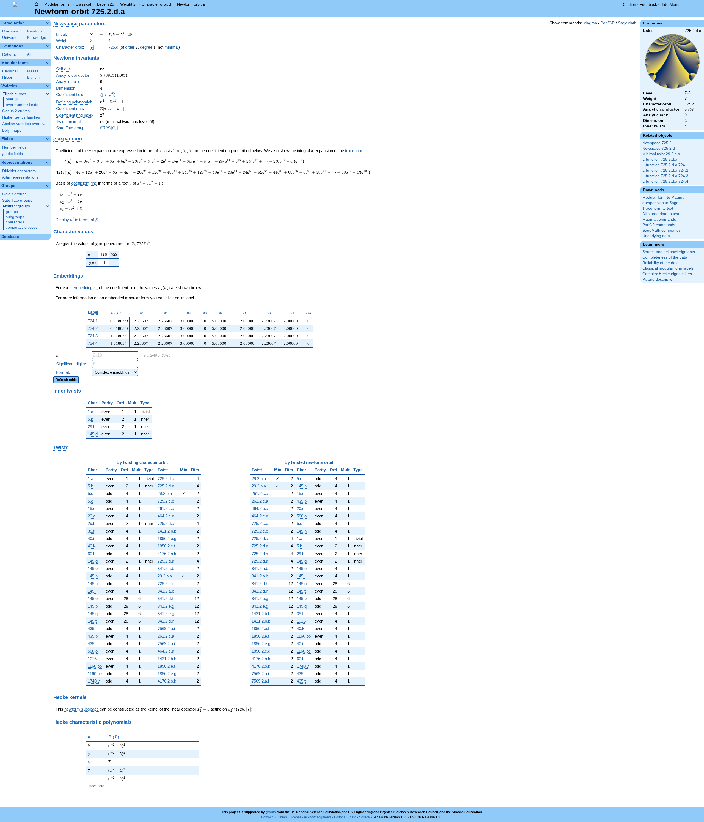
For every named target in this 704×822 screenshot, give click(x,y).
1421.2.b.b (167, 531)
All (29, 54)
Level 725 (105, 4)
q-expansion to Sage (660, 203)
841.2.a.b (166, 568)
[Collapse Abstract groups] (47, 206)
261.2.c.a (166, 508)
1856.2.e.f (166, 546)
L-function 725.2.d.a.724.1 (665, 165)
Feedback (648, 4)
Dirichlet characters (19, 171)
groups (12, 212)
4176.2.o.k (167, 553)
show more (96, 786)
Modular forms (57, 4)
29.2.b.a (165, 493)
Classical (83, 4)
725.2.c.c (166, 501)
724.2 (93, 328)
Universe (10, 37)
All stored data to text (660, 214)
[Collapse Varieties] (47, 86)
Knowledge (36, 37)
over (12, 99)
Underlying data (656, 236)
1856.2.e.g (167, 538)
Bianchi (33, 77)
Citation (629, 4)
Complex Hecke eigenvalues (667, 274)
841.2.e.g (166, 606)
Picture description (658, 279)
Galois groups (14, 194)
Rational (9, 54)
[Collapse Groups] (47, 185)
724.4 (93, 343)
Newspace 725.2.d (658, 148)
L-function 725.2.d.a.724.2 (665, 170)
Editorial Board (345, 817)
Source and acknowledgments (668, 252)
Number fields (14, 147)
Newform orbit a (191, 4)
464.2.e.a (166, 516)
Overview (10, 31)
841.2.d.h (166, 598)
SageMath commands (661, 230)
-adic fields (12, 154)
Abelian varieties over (23, 124)
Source (364, 817)
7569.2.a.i (166, 628)
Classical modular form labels (668, 268)
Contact (267, 817)
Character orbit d (156, 4)
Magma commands (659, 219)
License (295, 817)
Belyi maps (11, 130)
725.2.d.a (166, 478)
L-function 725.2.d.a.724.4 (665, 181)
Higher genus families (21, 117)
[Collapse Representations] (47, 162)
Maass (32, 71)
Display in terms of (77, 219)
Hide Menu (670, 4)
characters (15, 222)
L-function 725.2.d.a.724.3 (665, 176)
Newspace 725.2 (657, 143)
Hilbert (7, 77)
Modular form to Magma (663, 197)
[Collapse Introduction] (47, 23)
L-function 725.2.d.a (659, 159)
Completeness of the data (664, 257)
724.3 (93, 335)
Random (34, 31)
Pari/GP (607, 23)
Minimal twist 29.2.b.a (661, 154)
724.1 (93, 321)
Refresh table (66, 380)
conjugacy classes (21, 227)
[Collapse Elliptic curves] (47, 94)
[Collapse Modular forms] (47, 63)
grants (271, 812)
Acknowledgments (317, 817)
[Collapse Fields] (47, 139)
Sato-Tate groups (17, 200)
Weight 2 (128, 4)
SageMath (627, 23)
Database (10, 237)
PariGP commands (658, 225)
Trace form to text (657, 208)
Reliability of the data (660, 263)
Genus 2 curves (16, 111)
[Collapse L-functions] (47, 46)
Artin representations (20, 177)
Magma (590, 23)
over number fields (22, 105)
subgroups (15, 217)
